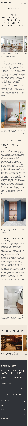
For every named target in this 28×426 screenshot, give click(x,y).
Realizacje (13, 30)
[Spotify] (13, 394)
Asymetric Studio (5, 63)
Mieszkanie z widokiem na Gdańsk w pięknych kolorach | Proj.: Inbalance (13, 280)
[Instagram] (7, 394)
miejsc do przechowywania (8, 166)
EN (25, 388)
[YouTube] (19, 394)
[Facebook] (10, 394)
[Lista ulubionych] (21, 2)
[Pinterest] (16, 394)
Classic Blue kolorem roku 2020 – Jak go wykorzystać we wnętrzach (13, 139)
